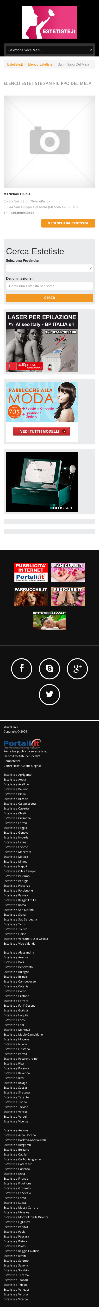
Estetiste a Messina (17, 1212)
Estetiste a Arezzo (16, 957)
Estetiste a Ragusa (16, 895)
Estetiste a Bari (14, 962)
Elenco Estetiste (40, 64)
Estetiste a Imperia (16, 837)
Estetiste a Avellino (16, 784)
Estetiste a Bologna (16, 972)
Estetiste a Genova (16, 832)
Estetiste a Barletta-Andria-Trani (25, 1140)
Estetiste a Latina (15, 842)
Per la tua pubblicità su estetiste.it (26, 751)
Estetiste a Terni (14, 924)
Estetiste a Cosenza (17, 1169)
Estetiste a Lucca (15, 1203)
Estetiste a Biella (15, 794)
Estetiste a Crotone (16, 996)
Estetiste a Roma (15, 905)
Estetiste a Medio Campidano (23, 1034)
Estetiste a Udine (15, 934)
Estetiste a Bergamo (17, 1145)
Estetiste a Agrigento (17, 775)
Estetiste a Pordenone (18, 890)
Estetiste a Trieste (16, 1285)
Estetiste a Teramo (16, 1275)
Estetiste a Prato (14, 1246)
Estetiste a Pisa (14, 1063)
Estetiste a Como (15, 991)
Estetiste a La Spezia (17, 1193)
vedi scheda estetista (68, 223)
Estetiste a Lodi (14, 1025)
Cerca (49, 297)
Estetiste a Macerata (17, 852)
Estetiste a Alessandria (19, 952)
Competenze (12, 761)
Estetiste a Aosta (15, 779)
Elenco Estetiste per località (22, 756)
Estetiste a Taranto (16, 1097)
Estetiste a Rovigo (15, 1083)
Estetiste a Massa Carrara (21, 1207)
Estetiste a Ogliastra (17, 1222)
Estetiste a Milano (15, 861)
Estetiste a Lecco (15, 1198)
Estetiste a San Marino (19, 910)
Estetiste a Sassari (16, 1088)
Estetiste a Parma (15, 1054)
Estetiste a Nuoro (15, 1044)
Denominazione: (19, 278)
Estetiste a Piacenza (17, 886)
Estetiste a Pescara (16, 1236)
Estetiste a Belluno (16, 789)
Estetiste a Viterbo (16, 1299)
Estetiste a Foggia (15, 828)
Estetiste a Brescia (16, 799)
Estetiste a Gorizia (16, 1010)
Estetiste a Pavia (14, 1232)
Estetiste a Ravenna (17, 1073)
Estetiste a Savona (16, 1265)
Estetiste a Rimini (15, 1256)
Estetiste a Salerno (16, 1261)
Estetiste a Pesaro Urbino (20, 1059)
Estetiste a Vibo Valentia (20, 943)
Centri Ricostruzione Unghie (22, 766)
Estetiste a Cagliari (16, 1154)
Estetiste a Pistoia (15, 1241)
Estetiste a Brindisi (16, 977)
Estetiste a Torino (15, 1102)
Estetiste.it (15, 64)
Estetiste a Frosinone (17, 1183)
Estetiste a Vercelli (16, 1116)
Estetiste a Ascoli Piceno (20, 1135)
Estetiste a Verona (16, 1294)
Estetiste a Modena (16, 1039)
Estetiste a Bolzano (16, 1150)
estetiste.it (11, 727)
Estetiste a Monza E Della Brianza (26, 1217)
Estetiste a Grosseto (17, 1188)
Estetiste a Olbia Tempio (20, 871)
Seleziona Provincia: (22, 260)
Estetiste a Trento (15, 929)
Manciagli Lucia (17, 194)
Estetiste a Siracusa (17, 1092)
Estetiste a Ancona (16, 1130)
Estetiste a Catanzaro (18, 1164)
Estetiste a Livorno (16, 847)
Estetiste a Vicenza (16, 1121)
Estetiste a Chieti (15, 813)
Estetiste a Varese (16, 1112)
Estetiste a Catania (16, 986)
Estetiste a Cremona (17, 818)
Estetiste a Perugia (16, 881)
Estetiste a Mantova (17, 1030)
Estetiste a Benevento (18, 967)
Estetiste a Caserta (16, 808)
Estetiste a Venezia (16, 1289)
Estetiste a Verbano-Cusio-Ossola (26, 939)
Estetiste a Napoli (15, 866)
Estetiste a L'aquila (16, 1015)
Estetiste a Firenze (16, 1178)
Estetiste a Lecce (15, 1020)
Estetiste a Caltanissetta (20, 804)
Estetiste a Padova (16, 1227)
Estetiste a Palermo (17, 876)
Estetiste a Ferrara (16, 1001)
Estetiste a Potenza (16, 1068)
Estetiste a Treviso (16, 1107)
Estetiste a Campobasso (20, 981)
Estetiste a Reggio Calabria (21, 1251)
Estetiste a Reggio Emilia (20, 900)
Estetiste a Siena (15, 915)
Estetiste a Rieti (14, 1078)
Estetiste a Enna (14, 1174)
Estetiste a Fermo (15, 823)
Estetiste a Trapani (16, 1280)
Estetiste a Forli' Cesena (20, 1005)
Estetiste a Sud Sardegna (20, 919)
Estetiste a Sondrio (16, 1270)
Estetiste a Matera (16, 857)
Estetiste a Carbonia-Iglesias (23, 1159)
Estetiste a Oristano (17, 1049)
